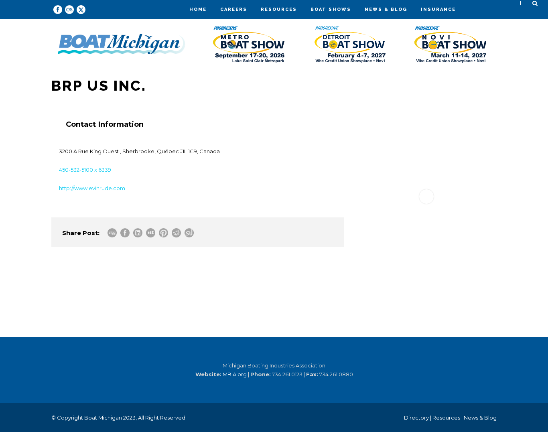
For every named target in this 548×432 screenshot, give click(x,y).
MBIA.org (235, 374)
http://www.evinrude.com (92, 188)
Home (198, 9)
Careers (233, 9)
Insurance (438, 9)
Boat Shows (331, 9)
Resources (279, 9)
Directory (416, 417)
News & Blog (386, 9)
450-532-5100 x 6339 (85, 169)
